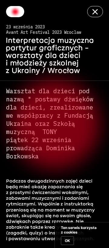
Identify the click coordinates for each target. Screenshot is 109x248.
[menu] (15, 11)
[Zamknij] (95, 11)
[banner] (81, 235)
